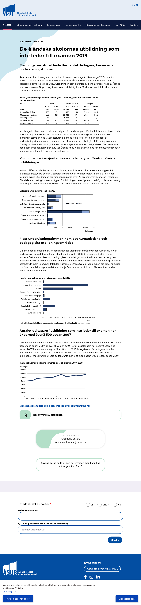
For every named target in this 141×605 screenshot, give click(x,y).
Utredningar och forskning (29, 24)
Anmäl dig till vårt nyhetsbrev (101, 568)
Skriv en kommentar (28, 510)
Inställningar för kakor (17, 598)
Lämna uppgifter (73, 24)
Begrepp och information (98, 24)
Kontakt (134, 24)
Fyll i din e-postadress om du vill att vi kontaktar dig (43, 523)
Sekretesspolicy (9, 591)
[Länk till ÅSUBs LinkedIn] (98, 577)
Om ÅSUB (120, 24)
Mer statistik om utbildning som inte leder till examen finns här (55, 406)
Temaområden (53, 24)
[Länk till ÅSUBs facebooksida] (85, 577)
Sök (133, 5)
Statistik (7, 24)
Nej (119, 504)
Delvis (106, 504)
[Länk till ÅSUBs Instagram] (91, 577)
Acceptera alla (127, 598)
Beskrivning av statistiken (48, 415)
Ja (92, 504)
